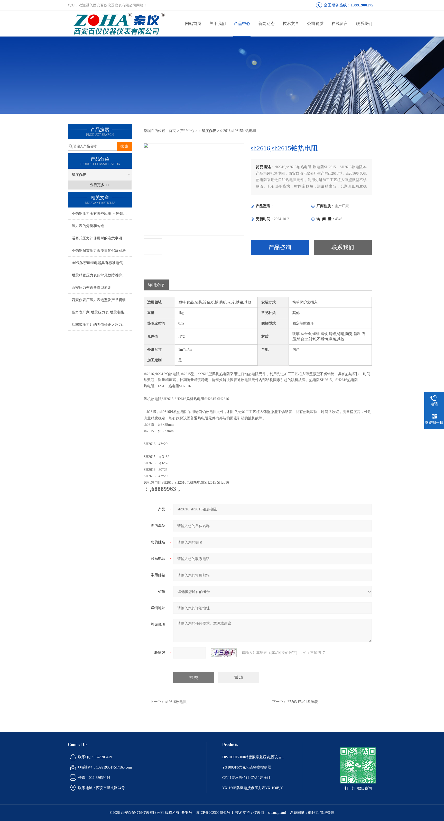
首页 (172, 131)
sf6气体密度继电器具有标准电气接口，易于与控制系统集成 (102, 263)
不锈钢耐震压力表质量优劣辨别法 (99, 250)
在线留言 (339, 23)
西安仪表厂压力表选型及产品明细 (99, 300)
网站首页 (193, 23)
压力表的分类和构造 (88, 226)
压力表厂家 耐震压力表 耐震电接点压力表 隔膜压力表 (102, 312)
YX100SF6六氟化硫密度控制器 (246, 767)
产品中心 (242, 23)
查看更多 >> (99, 185)
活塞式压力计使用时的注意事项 (97, 238)
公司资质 (315, 23)
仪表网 (258, 813)
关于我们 (217, 23)
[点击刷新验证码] (224, 652)
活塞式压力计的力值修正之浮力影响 (100, 325)
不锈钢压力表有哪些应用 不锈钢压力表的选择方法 (102, 213)
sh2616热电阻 (176, 702)
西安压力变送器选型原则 (91, 288)
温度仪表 (79, 175)
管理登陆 (327, 813)
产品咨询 (280, 247)
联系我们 (364, 23)
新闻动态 (266, 23)
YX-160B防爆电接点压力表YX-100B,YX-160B (254, 788)
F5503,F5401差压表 (303, 702)
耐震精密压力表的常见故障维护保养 (100, 275)
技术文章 (291, 23)
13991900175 (362, 5)
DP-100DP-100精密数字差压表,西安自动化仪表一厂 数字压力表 (254, 757)
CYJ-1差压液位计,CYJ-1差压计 (246, 778)
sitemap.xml (277, 813)
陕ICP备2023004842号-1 (214, 813)
